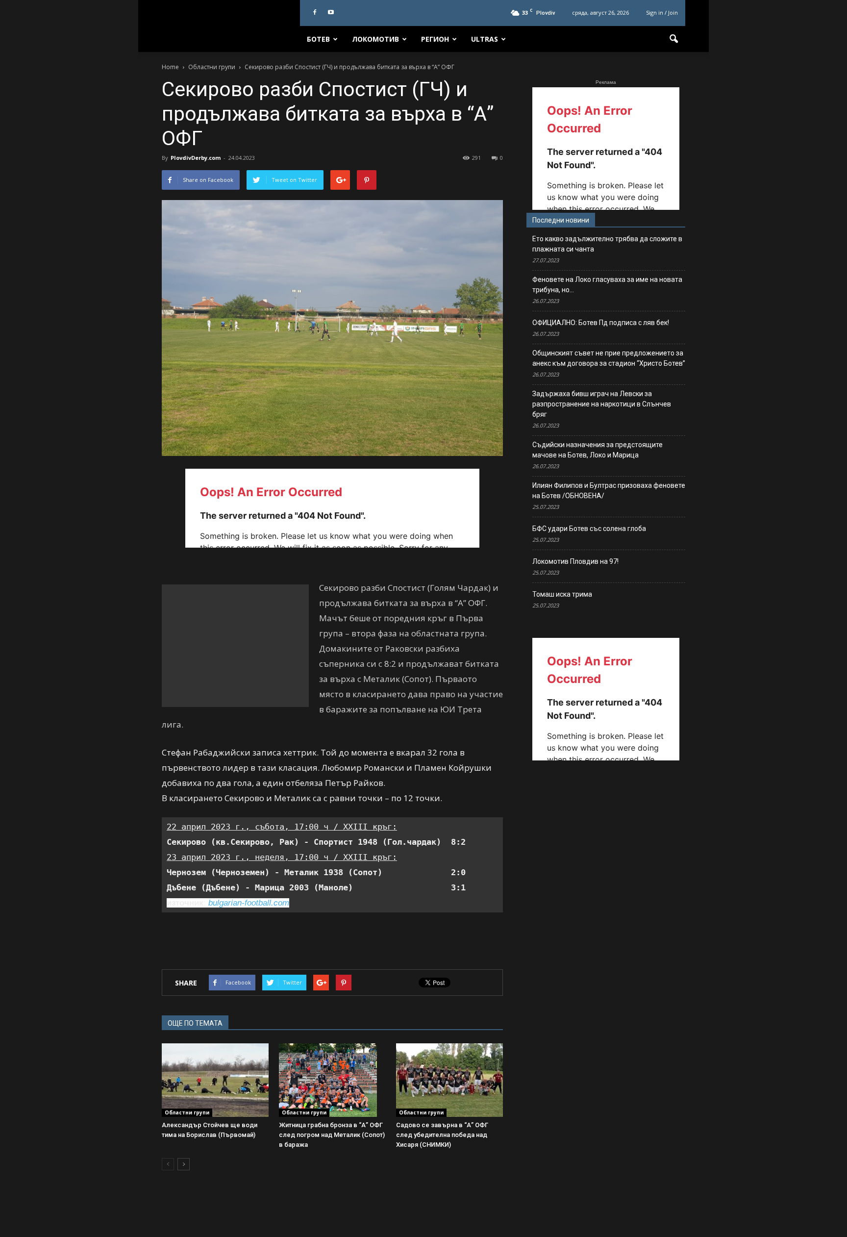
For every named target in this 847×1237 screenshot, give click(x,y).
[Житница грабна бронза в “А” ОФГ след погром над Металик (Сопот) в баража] (332, 1080)
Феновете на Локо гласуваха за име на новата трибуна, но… (607, 285)
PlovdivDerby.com (196, 157)
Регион (435, 39)
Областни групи (187, 1112)
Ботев (318, 39)
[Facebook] (314, 13)
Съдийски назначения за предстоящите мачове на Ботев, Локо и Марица (597, 450)
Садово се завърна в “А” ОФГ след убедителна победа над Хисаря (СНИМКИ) (442, 1134)
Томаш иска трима (562, 594)
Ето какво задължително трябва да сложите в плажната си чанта (607, 244)
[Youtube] (331, 13)
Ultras (484, 39)
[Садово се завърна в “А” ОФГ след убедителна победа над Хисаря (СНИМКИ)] (449, 1080)
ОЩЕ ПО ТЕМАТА (195, 1023)
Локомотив (375, 39)
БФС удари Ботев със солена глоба (589, 528)
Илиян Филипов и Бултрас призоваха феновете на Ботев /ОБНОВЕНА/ (608, 490)
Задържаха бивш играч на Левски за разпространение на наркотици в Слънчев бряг (601, 404)
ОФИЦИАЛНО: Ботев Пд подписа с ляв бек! (600, 323)
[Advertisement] (235, 645)
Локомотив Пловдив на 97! (575, 561)
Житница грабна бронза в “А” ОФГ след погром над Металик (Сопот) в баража (332, 1134)
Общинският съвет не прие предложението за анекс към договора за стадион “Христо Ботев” (608, 358)
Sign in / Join (662, 12)
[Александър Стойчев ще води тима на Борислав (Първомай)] (215, 1080)
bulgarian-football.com (248, 903)
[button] (673, 39)
